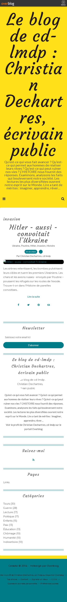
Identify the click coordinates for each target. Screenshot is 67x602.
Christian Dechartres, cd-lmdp (39, 424)
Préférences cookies (49, 583)
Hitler (33, 245)
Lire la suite (33, 296)
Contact (24, 579)
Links (6, 482)
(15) (10, 520)
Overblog (53, 565)
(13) (8, 524)
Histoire (51, 245)
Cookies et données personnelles (22, 583)
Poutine (25, 245)
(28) (10, 507)
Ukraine (16, 245)
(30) (9, 503)
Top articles (12, 579)
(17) (10, 512)
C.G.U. (54, 579)
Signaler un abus (40, 579)
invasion (41, 245)
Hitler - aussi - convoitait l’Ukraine (33, 233)
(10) (11, 533)
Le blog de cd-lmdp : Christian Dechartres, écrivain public (33, 85)
